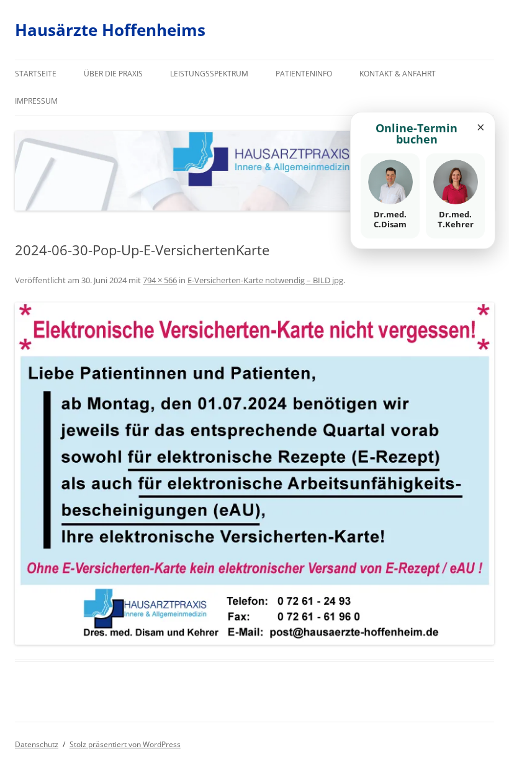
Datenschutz (36, 744)
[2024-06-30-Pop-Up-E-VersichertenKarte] (254, 473)
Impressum (36, 101)
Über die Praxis (113, 73)
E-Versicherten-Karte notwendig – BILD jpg (265, 280)
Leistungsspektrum (209, 73)
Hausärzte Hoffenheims (110, 30)
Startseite (35, 73)
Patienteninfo (304, 73)
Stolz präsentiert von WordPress (125, 744)
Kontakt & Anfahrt (397, 73)
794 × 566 (160, 280)
